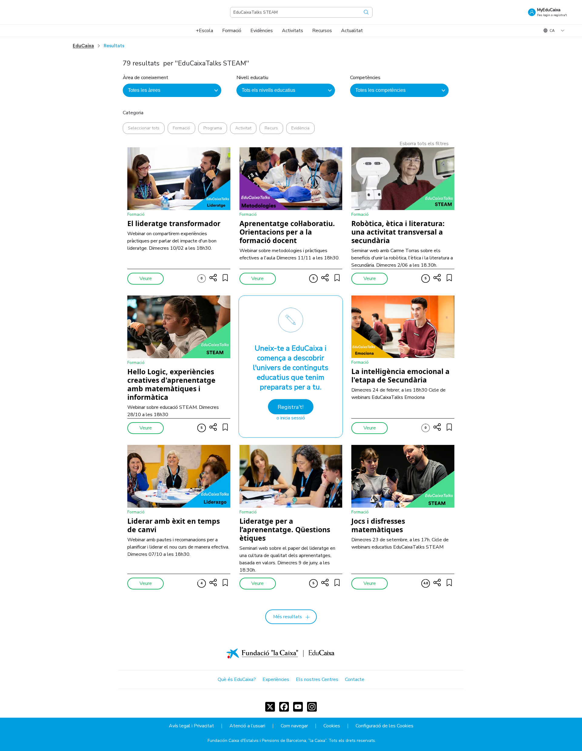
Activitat (243, 128)
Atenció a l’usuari (247, 726)
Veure (145, 278)
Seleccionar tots (143, 128)
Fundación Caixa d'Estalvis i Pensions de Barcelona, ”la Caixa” (267, 740)
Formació (181, 128)
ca (552, 30)
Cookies (331, 726)
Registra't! (290, 407)
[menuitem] (204, 30)
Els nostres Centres (317, 679)
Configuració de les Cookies (384, 726)
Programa (212, 128)
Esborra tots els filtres (424, 143)
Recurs (271, 128)
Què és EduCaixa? (237, 679)
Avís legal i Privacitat (191, 726)
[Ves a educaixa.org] (45, 12)
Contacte (354, 679)
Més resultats (287, 617)
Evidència (300, 128)
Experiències (276, 679)
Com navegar (294, 726)
